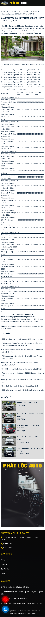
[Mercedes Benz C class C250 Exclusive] (9, 429)
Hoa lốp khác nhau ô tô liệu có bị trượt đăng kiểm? (20, 386)
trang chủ (5, 12)
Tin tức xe (5, 569)
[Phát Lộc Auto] (14, 3)
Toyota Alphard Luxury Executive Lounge (30, 449)
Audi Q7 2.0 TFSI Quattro (27, 402)
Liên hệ (3, 574)
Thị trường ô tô (26, 12)
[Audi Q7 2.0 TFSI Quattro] (9, 406)
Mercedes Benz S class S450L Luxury (28, 438)
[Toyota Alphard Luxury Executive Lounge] (9, 452)
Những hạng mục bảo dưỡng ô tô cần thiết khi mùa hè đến (23, 390)
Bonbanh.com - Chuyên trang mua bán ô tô (22, 613)
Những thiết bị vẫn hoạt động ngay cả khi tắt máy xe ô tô (22, 339)
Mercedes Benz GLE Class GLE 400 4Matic (30, 415)
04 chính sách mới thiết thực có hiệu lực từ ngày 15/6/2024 (22, 369)
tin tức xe (14, 12)
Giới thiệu (4, 564)
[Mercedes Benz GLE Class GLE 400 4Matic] (9, 418)
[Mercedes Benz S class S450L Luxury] (9, 441)
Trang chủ (5, 560)
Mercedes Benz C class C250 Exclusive (28, 426)
